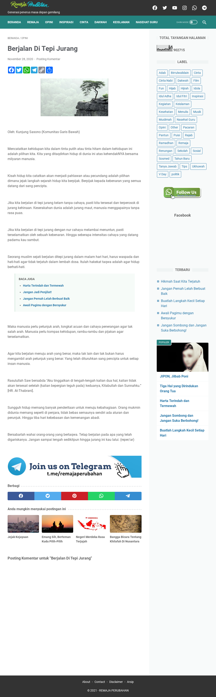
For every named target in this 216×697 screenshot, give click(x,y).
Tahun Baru (182, 158)
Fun (161, 88)
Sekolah (182, 150)
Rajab (189, 135)
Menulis (183, 111)
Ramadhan (166, 143)
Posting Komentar (48, 59)
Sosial (197, 150)
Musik (197, 111)
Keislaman (121, 22)
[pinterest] (74, 496)
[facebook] (154, 7)
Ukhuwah (198, 166)
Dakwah (100, 22)
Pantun (164, 135)
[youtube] (174, 7)
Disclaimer (116, 682)
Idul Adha (165, 96)
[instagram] (184, 7)
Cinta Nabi (166, 80)
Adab (162, 72)
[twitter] (164, 7)
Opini (49, 22)
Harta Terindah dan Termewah (43, 285)
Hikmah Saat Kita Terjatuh (180, 281)
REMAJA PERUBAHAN (114, 690)
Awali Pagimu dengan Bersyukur (44, 305)
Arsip (130, 682)
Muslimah (165, 119)
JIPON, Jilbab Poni (174, 376)
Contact (99, 682)
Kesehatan (166, 111)
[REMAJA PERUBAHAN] (32, 4)
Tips (184, 166)
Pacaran (188, 127)
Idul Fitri (181, 96)
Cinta (84, 22)
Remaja (33, 22)
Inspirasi (66, 22)
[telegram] (203, 7)
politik (175, 174)
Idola (197, 88)
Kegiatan (165, 104)
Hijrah (185, 88)
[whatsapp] (193, 7)
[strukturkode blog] (74, 477)
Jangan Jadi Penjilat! (37, 292)
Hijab (172, 88)
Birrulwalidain (180, 72)
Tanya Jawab (168, 166)
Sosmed (164, 158)
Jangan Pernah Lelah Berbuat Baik (46, 299)
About (86, 682)
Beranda (14, 22)
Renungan (165, 150)
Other (174, 127)
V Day (162, 174)
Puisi (177, 135)
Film (196, 80)
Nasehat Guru (147, 22)
